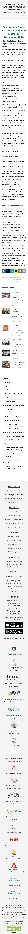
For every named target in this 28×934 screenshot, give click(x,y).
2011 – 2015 (9, 397)
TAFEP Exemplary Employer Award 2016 (14, 669)
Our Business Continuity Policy (14, 405)
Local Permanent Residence (14, 519)
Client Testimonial (10, 444)
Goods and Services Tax (14, 548)
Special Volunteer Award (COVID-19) (14, 802)
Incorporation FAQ (14, 502)
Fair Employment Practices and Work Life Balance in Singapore (14, 449)
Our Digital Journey (11, 424)
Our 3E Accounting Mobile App (14, 432)
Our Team (8, 390)
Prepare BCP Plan (11, 409)
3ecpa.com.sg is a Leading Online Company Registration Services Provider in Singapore (14, 564)
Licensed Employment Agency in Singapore (14, 455)
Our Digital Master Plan (12, 420)
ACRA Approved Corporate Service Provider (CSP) (14, 760)
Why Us (7, 386)
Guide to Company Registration (14, 498)
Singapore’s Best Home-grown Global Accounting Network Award (14, 716)
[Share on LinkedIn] (12, 271)
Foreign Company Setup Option (14, 495)
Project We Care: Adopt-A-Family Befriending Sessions (18, 342)
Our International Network (13, 417)
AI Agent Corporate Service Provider (13, 461)
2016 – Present (10, 401)
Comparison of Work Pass (14, 512)
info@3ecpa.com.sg (14, 608)
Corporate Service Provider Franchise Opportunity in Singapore (13, 468)
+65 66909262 (15, 606)
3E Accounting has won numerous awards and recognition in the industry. (14, 573)
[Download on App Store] (14, 625)
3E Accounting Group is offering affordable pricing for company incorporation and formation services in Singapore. (14, 586)
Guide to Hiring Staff (14, 527)
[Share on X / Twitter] (8, 271)
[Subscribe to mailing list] (16, 271)
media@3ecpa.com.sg (16, 617)
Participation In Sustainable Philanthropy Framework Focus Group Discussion (17, 314)
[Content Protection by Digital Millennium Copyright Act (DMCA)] (14, 930)
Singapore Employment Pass (14, 523)
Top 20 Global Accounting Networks (14, 818)
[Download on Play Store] (14, 631)
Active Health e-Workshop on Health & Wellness (18, 353)
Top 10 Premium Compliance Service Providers (14, 685)
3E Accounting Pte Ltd (19, 923)
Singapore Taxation (14, 536)
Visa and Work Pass (14, 515)
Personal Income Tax (14, 544)
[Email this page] (24, 271)
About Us (7, 382)
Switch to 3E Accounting (12, 440)
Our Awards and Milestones (13, 394)
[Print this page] (20, 271)
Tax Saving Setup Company (14, 552)
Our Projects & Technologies (14, 428)
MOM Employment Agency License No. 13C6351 (14, 787)
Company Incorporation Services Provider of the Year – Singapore (14, 700)
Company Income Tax (14, 540)
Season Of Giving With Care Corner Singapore (18, 364)
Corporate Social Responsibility (14, 436)
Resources (9, 413)
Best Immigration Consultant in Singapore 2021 (14, 732)
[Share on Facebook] (4, 271)
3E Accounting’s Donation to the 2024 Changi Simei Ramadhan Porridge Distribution (18, 297)
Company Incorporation (14, 491)
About (5, 378)
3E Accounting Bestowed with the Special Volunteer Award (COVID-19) (17, 329)
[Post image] (6, 295)
